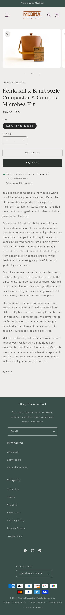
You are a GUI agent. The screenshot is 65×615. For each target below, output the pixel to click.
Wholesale (13, 452)
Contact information (34, 608)
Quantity (7, 133)
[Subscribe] (54, 431)
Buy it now (32, 162)
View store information (19, 183)
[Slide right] (40, 74)
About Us (12, 505)
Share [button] (9, 371)
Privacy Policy (14, 536)
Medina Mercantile (26, 598)
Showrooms (14, 459)
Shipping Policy (15, 520)
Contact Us (13, 489)
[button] (7, 15)
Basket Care (13, 512)
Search (11, 497)
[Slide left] (25, 74)
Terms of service (37, 602)
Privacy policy (55, 602)
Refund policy (19, 602)
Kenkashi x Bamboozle (19, 125)
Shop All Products (17, 467)
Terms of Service (16, 528)
